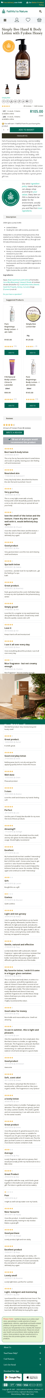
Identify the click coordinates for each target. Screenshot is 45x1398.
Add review (38, 106)
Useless (8, 897)
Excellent (9, 850)
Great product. (11, 585)
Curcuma (26, 287)
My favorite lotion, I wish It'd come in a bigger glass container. (22, 972)
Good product (11, 545)
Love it (7, 628)
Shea (28, 280)
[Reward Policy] (3, 123)
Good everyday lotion (15, 755)
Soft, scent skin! (12, 1077)
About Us (7, 1347)
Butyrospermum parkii (16, 280)
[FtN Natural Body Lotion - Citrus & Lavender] (12, 366)
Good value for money (15, 1011)
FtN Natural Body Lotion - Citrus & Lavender (10, 381)
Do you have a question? (12, 294)
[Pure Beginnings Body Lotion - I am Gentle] (33, 366)
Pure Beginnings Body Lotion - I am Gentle (32, 381)
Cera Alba (6, 282)
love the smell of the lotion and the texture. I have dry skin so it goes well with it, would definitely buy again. (22, 520)
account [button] (16, 20)
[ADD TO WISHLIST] (22, 135)
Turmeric (7, 289)
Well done (9, 774)
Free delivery (8, 2)
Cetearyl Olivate (26, 282)
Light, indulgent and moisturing (20, 1292)
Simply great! (11, 606)
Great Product (11, 1174)
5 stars (7, 791)
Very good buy (11, 492)
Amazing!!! (9, 829)
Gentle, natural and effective (19, 944)
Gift (6, 880)
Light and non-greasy (15, 913)
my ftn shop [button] (28, 20)
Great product (11, 1124)
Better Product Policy (38, 3)
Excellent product (13, 1249)
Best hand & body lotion (16, 452)
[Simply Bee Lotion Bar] (33, 313)
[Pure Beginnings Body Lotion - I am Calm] (12, 313)
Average (8, 1153)
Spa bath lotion (12, 564)
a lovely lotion (11, 1098)
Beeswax (14, 282)
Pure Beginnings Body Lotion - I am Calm (11, 328)
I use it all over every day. (17, 644)
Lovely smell (10, 1275)
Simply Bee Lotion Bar (31, 325)
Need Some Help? (11, 1353)
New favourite (11, 1211)
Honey (19, 287)
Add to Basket (11, 353)
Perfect (8, 810)
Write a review (14, 432)
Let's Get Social (10, 1365)
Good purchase (11, 1233)
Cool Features (9, 1359)
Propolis (13, 287)
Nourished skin (12, 473)
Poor (6, 1195)
